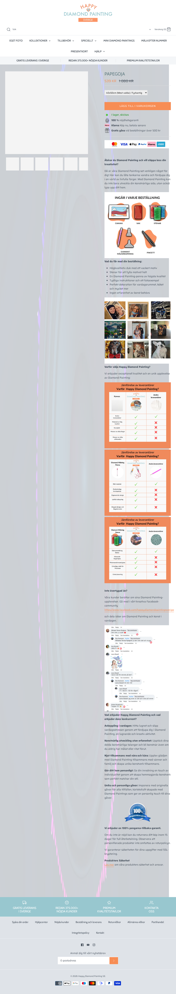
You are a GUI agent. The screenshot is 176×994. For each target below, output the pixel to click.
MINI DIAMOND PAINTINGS (119, 40)
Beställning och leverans (89, 922)
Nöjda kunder (61, 922)
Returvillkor (114, 922)
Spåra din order (20, 922)
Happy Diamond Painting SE (91, 976)
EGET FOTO (16, 40)
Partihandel (158, 922)
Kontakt (100, 932)
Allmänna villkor (136, 922)
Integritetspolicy (80, 932)
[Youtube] (88, 945)
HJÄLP (98, 51)
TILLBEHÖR (64, 40)
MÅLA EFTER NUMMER (154, 40)
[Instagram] (94, 945)
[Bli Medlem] (113, 960)
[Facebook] (82, 945)
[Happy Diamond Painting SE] (88, 12)
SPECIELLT (87, 40)
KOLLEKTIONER (38, 40)
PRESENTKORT (79, 51)
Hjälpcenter (41, 922)
